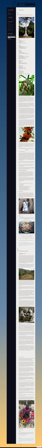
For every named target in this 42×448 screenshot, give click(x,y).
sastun (19, 245)
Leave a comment (20, 441)
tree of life (24, 245)
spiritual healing (21, 245)
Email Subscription (10, 33)
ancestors (21, 242)
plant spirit (30, 244)
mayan (23, 244)
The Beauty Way (22, 4)
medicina (25, 244)
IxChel (22, 242)
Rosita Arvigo (28, 242)
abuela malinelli (21, 438)
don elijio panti (33, 438)
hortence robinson (20, 244)
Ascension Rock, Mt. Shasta (10, 30)
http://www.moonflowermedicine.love (28, 220)
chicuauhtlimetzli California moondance (28, 438)
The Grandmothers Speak (10, 27)
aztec (24, 438)
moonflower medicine (25, 242)
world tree (26, 245)
